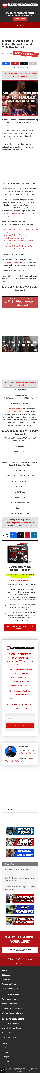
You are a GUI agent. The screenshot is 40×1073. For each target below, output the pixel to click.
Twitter (25, 761)
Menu (21, 25)
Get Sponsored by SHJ (10, 989)
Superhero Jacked (20, 5)
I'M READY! (20, 900)
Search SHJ (6, 979)
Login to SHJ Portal (9, 1037)
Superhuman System (19, 213)
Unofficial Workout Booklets (12, 1028)
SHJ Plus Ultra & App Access (12, 1023)
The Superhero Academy (14, 409)
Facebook (9, 761)
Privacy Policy (26, 1070)
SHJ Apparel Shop (8, 1033)
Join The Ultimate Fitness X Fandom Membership (20, 949)
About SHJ (6, 975)
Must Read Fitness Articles (12, 1008)
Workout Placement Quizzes (12, 1013)
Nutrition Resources (9, 1004)
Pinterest (5, 1061)
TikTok (4, 1048)
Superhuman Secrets (10, 262)
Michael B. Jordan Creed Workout (18, 249)
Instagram (31, 758)
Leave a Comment (26, 54)
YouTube (18, 761)
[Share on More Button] (33, 63)
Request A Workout (9, 984)
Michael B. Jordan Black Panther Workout (21, 246)
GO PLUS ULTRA (20, 19)
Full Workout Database (10, 999)
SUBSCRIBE (20, 725)
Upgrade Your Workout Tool (17, 412)
